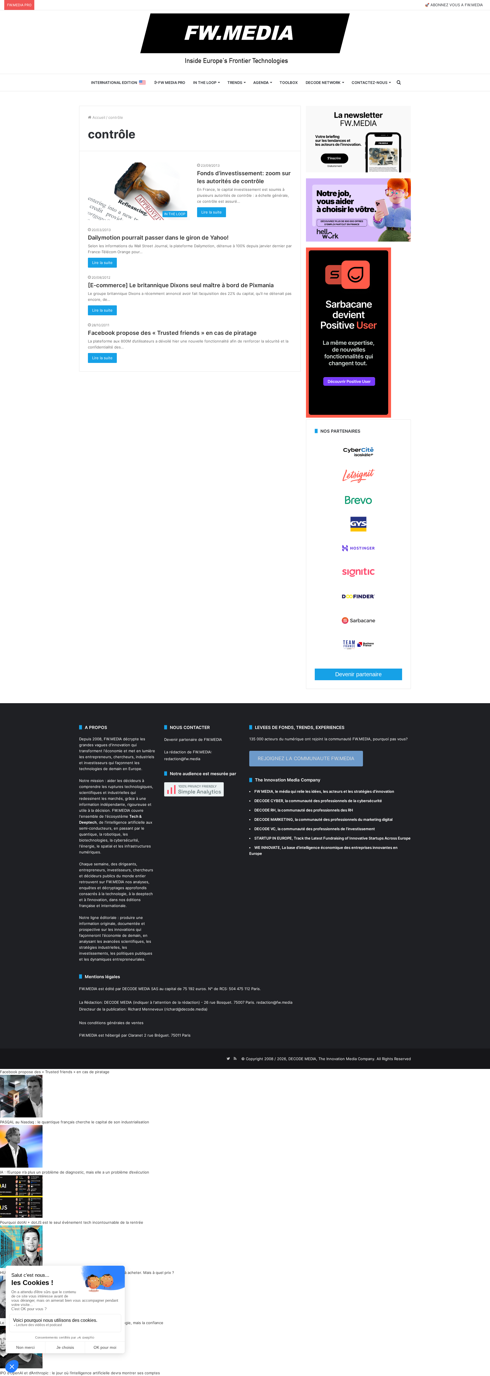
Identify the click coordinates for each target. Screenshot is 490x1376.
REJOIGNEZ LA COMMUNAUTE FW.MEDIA (306, 758)
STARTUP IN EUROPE (273, 838)
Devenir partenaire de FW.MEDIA (193, 739)
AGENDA (261, 82)
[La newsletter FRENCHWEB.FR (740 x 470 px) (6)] (358, 171)
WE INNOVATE (267, 847)
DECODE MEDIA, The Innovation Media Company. (331, 1058)
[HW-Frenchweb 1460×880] (358, 240)
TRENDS (234, 82)
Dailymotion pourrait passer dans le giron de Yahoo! (158, 237)
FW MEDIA (263, 791)
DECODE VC (265, 829)
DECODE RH (265, 810)
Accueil (98, 117)
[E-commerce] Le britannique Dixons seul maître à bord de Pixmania (181, 285)
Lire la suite (211, 212)
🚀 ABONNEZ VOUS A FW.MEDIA (454, 5)
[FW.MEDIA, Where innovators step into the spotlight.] (245, 41)
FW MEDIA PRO (171, 82)
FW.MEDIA (113, 739)
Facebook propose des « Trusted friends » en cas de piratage (172, 332)
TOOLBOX (289, 82)
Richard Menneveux (145, 1009)
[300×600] (348, 416)
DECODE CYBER (268, 800)
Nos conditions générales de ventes (111, 1022)
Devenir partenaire (358, 674)
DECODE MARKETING (273, 819)
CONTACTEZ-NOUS (369, 82)
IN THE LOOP (204, 82)
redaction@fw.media (182, 758)
